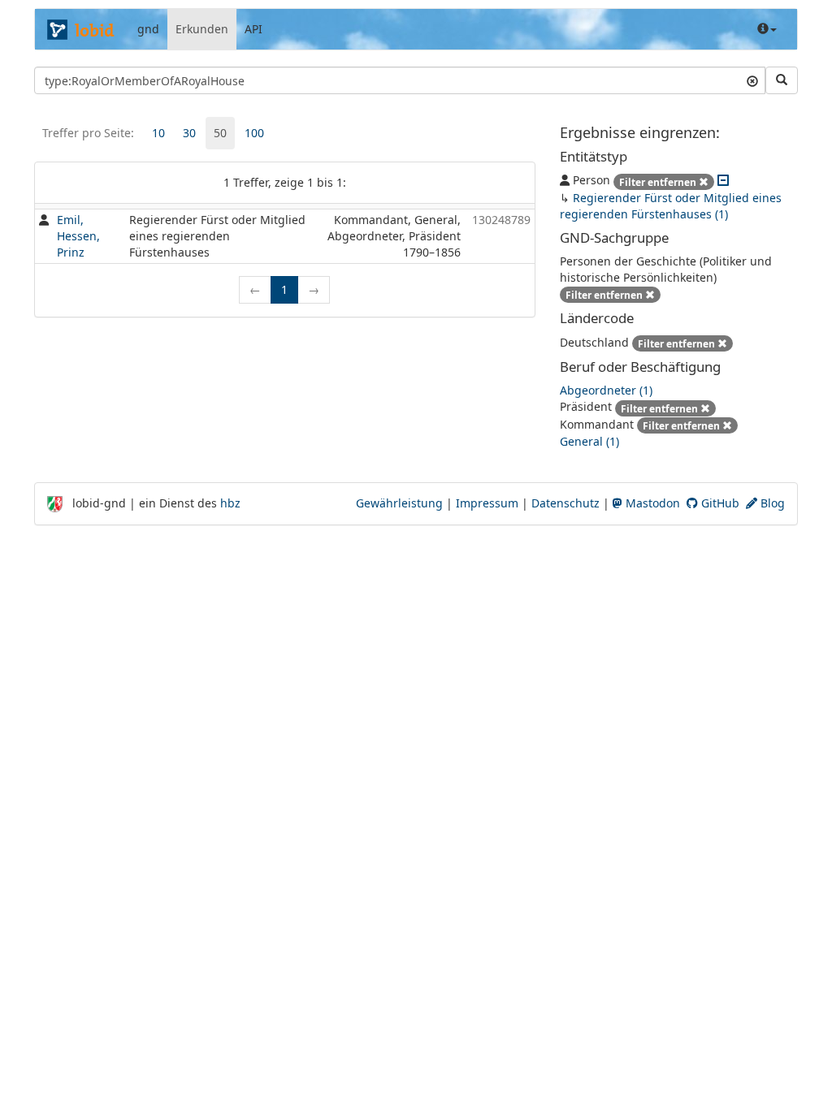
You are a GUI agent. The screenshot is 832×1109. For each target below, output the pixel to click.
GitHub (718, 503)
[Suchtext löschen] (752, 80)
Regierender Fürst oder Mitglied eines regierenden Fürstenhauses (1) (671, 206)
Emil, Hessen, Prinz (78, 236)
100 (254, 132)
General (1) (589, 441)
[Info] (767, 29)
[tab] (158, 133)
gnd (148, 29)
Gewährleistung (399, 503)
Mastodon (651, 503)
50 (220, 132)
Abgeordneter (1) (606, 390)
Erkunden (202, 29)
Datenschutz (565, 503)
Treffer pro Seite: (88, 132)
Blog (771, 503)
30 (189, 132)
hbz (230, 503)
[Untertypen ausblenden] (723, 180)
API (253, 29)
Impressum (487, 503)
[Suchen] (781, 80)
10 (158, 132)
